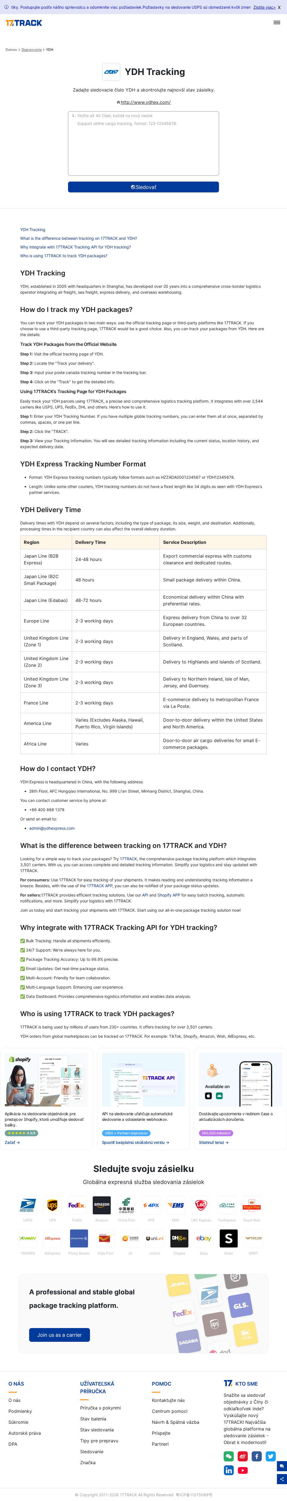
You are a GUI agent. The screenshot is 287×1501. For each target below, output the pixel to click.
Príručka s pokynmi (100, 1408)
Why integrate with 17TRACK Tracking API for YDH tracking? (75, 247)
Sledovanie (91, 1451)
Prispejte (161, 1433)
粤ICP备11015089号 (194, 1494)
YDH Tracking (32, 229)
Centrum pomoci (170, 1411)
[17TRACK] (24, 23)
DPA (12, 1444)
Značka (88, 1462)
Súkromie (18, 1422)
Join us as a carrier (59, 1335)
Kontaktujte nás (168, 1400)
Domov (11, 50)
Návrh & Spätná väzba (175, 1422)
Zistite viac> (264, 7)
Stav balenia (93, 1419)
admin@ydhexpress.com (52, 828)
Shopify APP (169, 895)
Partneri (160, 1444)
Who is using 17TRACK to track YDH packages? (63, 255)
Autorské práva (24, 1433)
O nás (14, 1400)
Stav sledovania (97, 1429)
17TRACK (128, 858)
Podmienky (20, 1411)
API (145, 895)
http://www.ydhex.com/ (146, 102)
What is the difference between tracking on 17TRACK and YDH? (78, 238)
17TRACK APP (99, 885)
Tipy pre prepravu (99, 1440)
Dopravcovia (32, 50)
